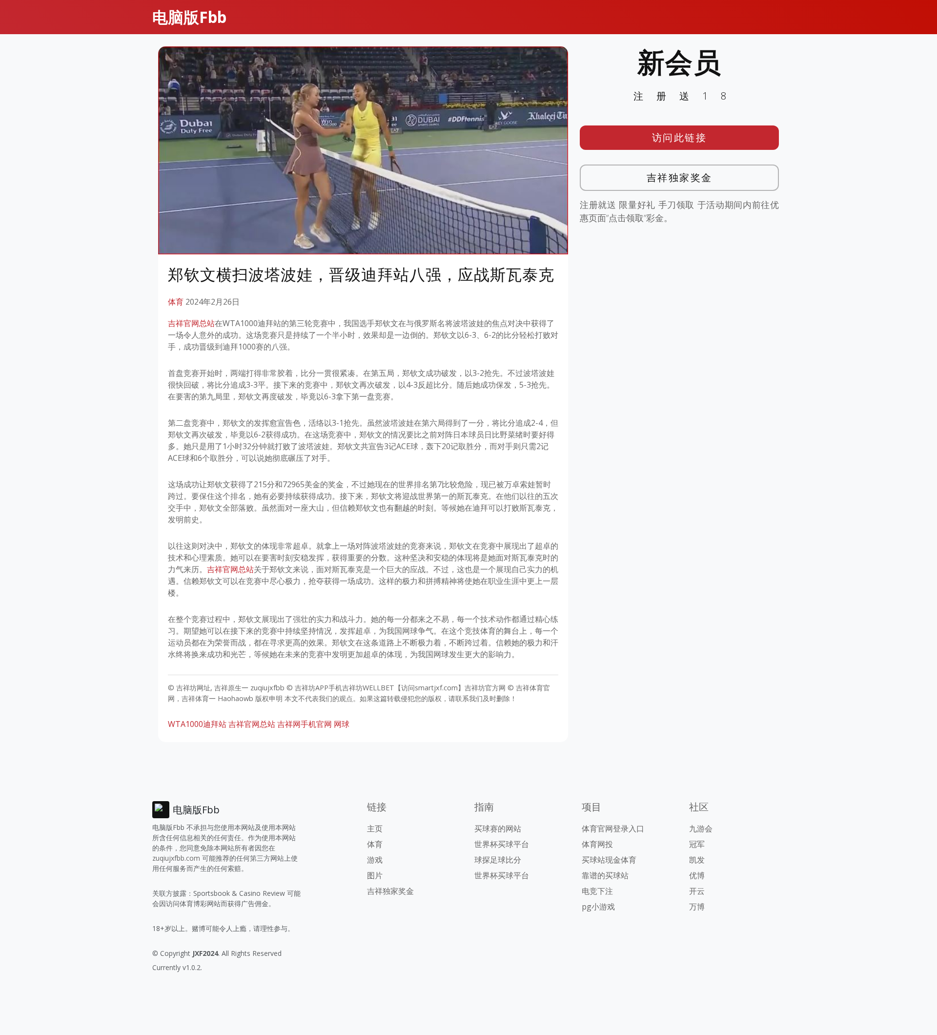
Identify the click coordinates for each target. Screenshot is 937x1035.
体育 (175, 301)
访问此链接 (679, 137)
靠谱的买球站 (605, 875)
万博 (697, 906)
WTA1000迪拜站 (197, 724)
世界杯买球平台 (501, 844)
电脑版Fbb (189, 16)
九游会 (701, 828)
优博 (697, 875)
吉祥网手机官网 (304, 724)
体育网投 (597, 844)
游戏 (375, 859)
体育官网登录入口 (613, 828)
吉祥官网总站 (191, 323)
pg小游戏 (598, 906)
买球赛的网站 (497, 828)
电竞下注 (597, 891)
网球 (341, 724)
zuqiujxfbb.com (176, 858)
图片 (375, 875)
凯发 (697, 859)
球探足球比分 (497, 859)
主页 (375, 828)
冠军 (697, 844)
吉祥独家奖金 (680, 177)
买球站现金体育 (609, 859)
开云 (697, 891)
